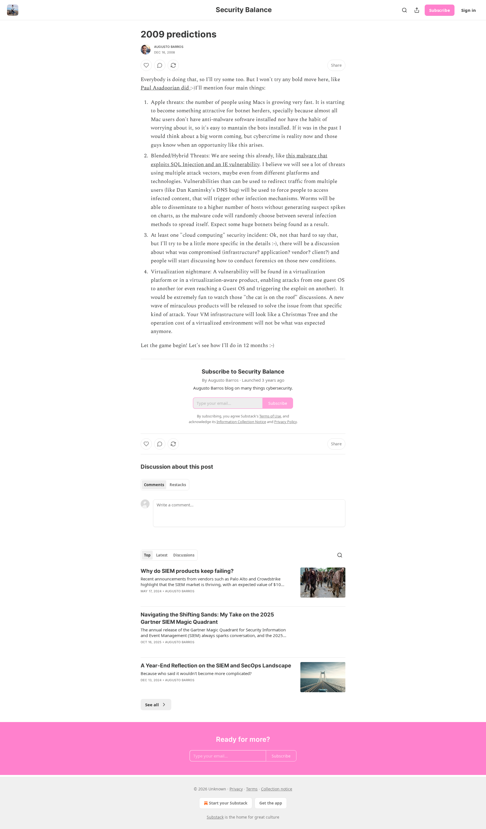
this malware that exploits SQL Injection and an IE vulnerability (239, 160)
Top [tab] (147, 555)
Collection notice (276, 789)
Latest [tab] (162, 555)
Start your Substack (228, 803)
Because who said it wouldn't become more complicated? (196, 673)
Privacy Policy (285, 421)
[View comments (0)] (159, 65)
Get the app (270, 803)
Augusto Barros (168, 47)
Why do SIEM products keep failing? (187, 571)
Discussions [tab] (183, 555)
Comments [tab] (154, 484)
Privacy (236, 789)
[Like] (146, 65)
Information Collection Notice (241, 421)
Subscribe (439, 10)
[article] (243, 584)
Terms (252, 789)
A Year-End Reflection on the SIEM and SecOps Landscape (216, 665)
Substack (215, 817)
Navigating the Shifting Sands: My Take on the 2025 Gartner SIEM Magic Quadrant (207, 618)
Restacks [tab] (178, 484)
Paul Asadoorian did (165, 88)
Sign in (468, 10)
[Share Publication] (416, 10)
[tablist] (165, 484)
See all (152, 704)
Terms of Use (270, 416)
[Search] (404, 10)
